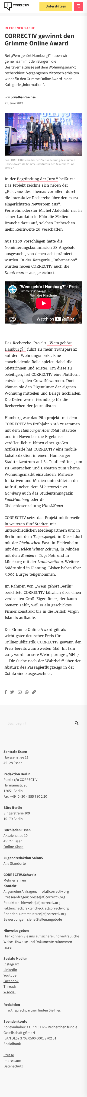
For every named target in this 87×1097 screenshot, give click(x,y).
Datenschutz (13, 1066)
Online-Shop (13, 846)
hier (57, 1010)
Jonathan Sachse (23, 97)
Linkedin (10, 969)
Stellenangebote (49, 919)
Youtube (9, 975)
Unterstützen (55, 6)
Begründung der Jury (36, 179)
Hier (6, 936)
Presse (8, 1055)
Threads (9, 986)
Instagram (11, 964)
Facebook (11, 981)
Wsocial (9, 992)
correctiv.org (16, 6)
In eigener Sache (20, 28)
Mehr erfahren (14, 880)
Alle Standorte (14, 863)
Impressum (12, 1060)
